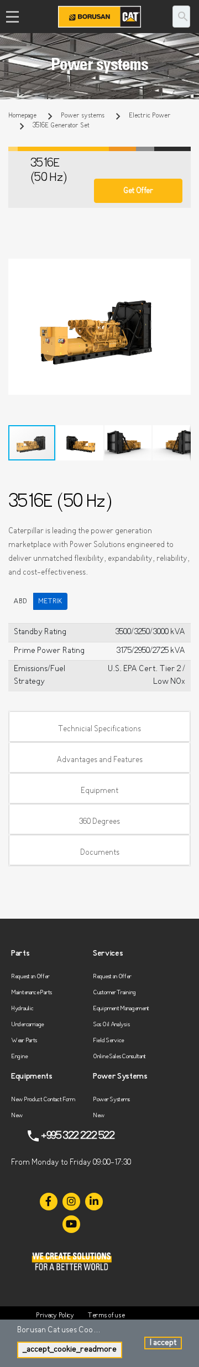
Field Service (108, 1041)
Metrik (50, 601)
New (17, 1116)
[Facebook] (48, 1201)
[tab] (99, 727)
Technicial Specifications (99, 729)
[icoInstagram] (71, 1201)
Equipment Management (121, 1009)
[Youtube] (71, 1224)
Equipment (99, 791)
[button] (181, 268)
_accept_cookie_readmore (70, 1349)
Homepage (22, 115)
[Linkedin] (94, 1201)
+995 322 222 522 (77, 1136)
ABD (20, 601)
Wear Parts (24, 1041)
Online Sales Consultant (119, 1057)
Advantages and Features (99, 760)
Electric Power (150, 115)
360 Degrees (99, 822)
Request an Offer (30, 977)
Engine (19, 1057)
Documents (99, 853)
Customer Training (114, 993)
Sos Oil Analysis (111, 1025)
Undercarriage (27, 1025)
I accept (163, 1343)
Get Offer (138, 191)
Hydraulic (22, 1009)
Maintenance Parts (31, 993)
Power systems (82, 115)
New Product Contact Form (43, 1100)
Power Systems (111, 1100)
